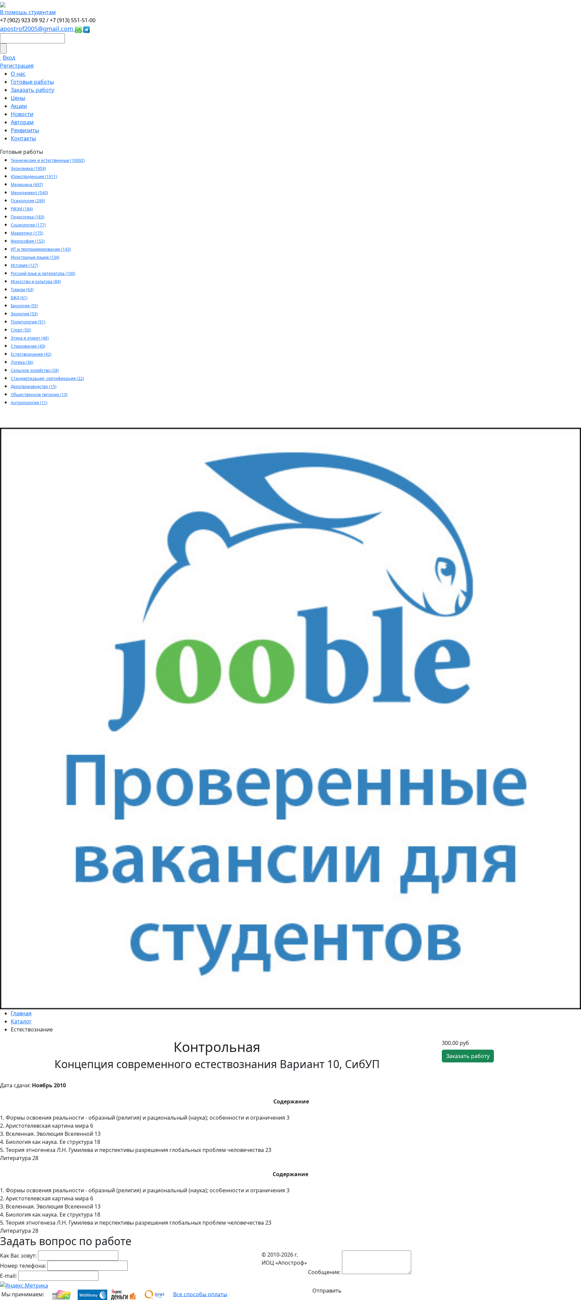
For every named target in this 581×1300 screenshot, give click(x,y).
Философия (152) (28, 241)
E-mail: (8, 1275)
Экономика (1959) (28, 168)
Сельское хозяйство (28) (35, 370)
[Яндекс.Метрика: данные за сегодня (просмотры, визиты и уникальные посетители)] (24, 1285)
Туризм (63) (22, 289)
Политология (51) (28, 322)
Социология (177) (28, 225)
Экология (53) (24, 314)
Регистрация (17, 65)
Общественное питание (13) (39, 394)
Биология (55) (24, 306)
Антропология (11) (29, 403)
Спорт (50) (21, 330)
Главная (21, 1013)
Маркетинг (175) (27, 233)
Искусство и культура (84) (36, 281)
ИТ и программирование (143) (41, 249)
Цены (18, 98)
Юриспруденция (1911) (34, 176)
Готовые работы (32, 81)
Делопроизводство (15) (33, 386)
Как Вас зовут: (18, 1255)
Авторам (22, 122)
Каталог (21, 1021)
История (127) (24, 265)
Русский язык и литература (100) (43, 273)
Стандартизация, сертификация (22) (47, 378)
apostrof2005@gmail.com (37, 29)
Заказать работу (32, 90)
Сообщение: (324, 1272)
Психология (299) (28, 201)
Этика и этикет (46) (30, 338)
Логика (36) (22, 362)
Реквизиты (25, 130)
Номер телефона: (23, 1265)
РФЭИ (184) (22, 209)
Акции (19, 106)
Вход (9, 57)
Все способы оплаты (200, 1294)
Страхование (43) (28, 346)
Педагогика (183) (27, 217)
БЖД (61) (19, 298)
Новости (22, 114)
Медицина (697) (27, 184)
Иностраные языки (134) (35, 257)
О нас (18, 73)
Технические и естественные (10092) (48, 160)
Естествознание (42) (31, 354)
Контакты (23, 138)
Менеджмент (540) (29, 193)
